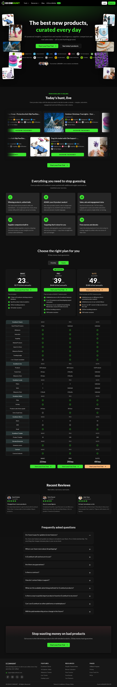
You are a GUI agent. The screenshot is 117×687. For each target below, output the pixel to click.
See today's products (70, 46)
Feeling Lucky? (45, 678)
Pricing (92, 669)
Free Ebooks (68, 675)
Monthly (53, 263)
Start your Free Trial (46, 46)
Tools (25, 3)
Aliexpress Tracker (46, 672)
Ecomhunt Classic (46, 666)
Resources (34, 3)
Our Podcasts (69, 678)
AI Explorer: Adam (46, 669)
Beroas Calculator (70, 669)
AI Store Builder (53, 3)
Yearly (63, 263)
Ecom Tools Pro (94, 672)
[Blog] (17, 677)
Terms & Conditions (59, 684)
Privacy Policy (70, 684)
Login (104, 3)
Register (111, 3)
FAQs (91, 675)
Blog (43, 3)
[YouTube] (12, 677)
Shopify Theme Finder (71, 666)
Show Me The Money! (63, 130)
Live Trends (44, 675)
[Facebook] (8, 677)
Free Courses (69, 672)
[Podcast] (22, 677)
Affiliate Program (94, 666)
